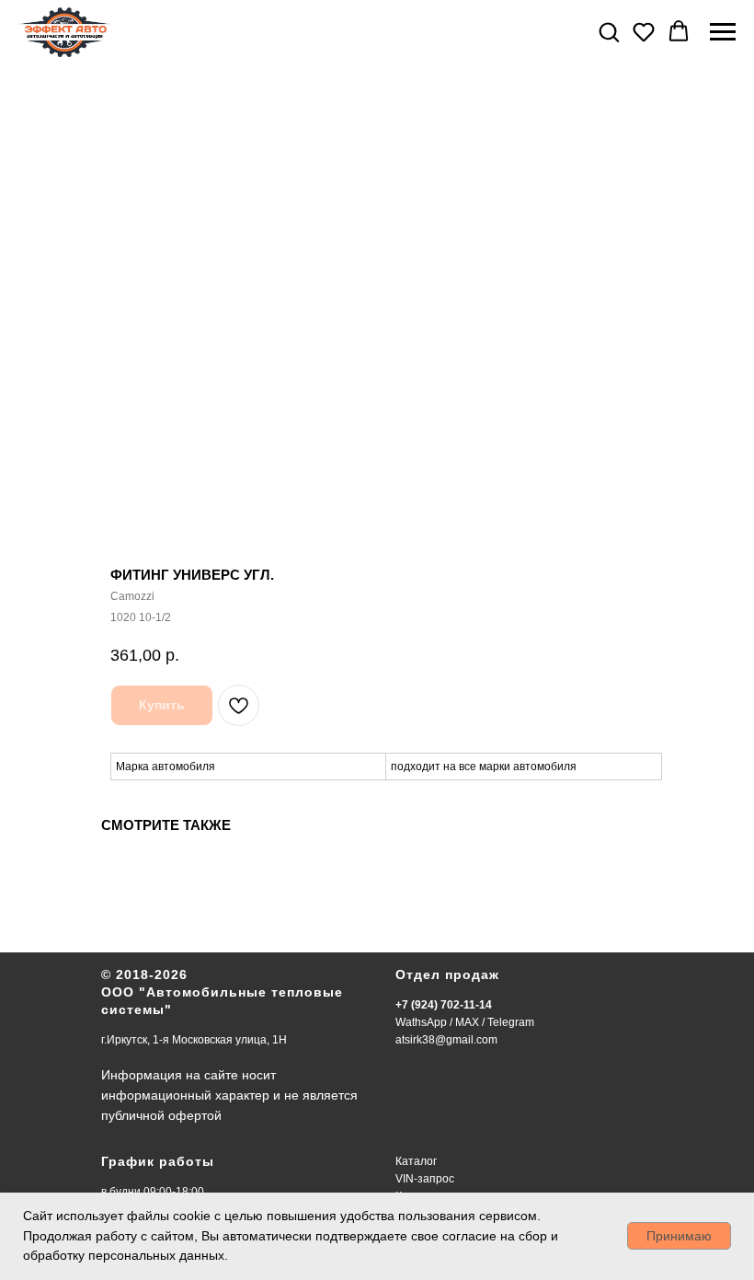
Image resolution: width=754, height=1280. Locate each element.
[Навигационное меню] (723, 32)
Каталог (416, 1161)
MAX (467, 1022)
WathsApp (421, 1022)
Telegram (510, 1022)
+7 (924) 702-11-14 (443, 1004)
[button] (609, 31)
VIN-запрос (424, 1178)
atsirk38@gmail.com (446, 1039)
